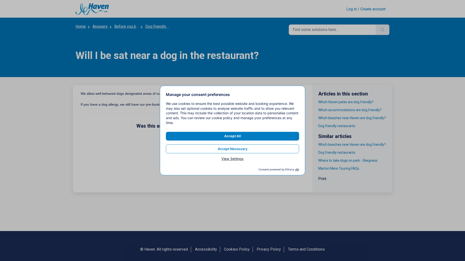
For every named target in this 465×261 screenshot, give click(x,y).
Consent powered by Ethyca (276, 169)
